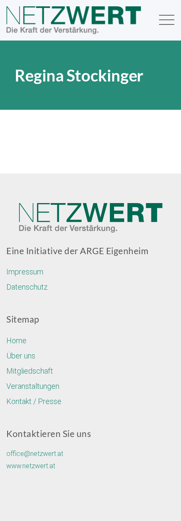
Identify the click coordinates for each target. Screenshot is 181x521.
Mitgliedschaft (29, 370)
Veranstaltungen (32, 386)
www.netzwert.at (30, 466)
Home (16, 340)
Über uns (20, 355)
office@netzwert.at (34, 454)
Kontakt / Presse (33, 401)
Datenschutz (27, 286)
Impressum (24, 271)
